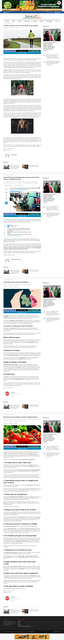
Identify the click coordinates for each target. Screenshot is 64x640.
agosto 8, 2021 (11, 286)
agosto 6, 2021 (11, 423)
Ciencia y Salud (8, 174)
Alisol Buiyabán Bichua (8, 185)
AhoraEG (7, 631)
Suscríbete (58, 12)
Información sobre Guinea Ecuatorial (24, 626)
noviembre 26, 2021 (16, 185)
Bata (19, 623)
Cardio (9, 150)
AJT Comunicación (31, 631)
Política (13, 21)
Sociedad (19, 21)
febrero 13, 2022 (12, 27)
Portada (5, 174)
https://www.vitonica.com (10, 148)
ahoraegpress (7, 27)
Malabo (19, 621)
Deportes (41, 21)
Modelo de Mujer (49, 21)
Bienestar (17, 27)
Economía (7, 21)
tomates (9, 592)
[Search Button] (59, 21)
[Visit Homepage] (32, 16)
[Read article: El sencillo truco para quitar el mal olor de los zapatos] (25, 167)
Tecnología (35, 21)
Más (56, 21)
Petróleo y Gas (27, 21)
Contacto (7, 12)
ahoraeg (6, 286)
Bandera (19, 624)
